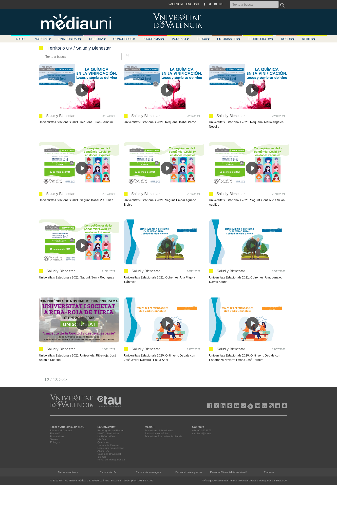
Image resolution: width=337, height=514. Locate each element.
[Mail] (221, 4)
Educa (202, 38)
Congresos (124, 38)
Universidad (69, 38)
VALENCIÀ (175, 4)
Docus (287, 38)
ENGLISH (192, 4)
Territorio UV (260, 38)
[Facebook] (204, 4)
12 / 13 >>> (55, 379)
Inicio (20, 39)
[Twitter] (210, 4)
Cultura (97, 38)
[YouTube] (215, 4)
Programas (153, 38)
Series (308, 38)
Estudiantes (228, 38)
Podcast (180, 38)
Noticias (43, 38)
